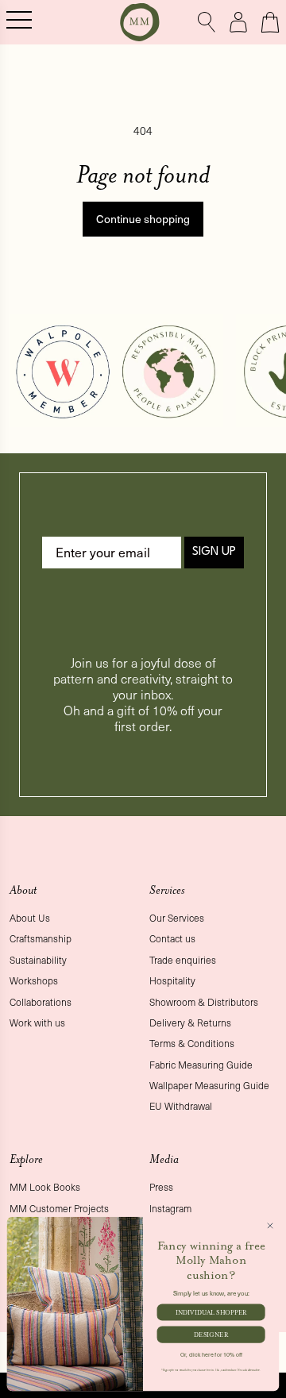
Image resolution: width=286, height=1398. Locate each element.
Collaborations (41, 1002)
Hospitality (172, 980)
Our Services (176, 917)
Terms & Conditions (191, 1043)
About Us (30, 917)
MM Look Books (45, 1186)
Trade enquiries (182, 959)
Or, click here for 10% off (211, 1354)
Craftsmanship (41, 938)
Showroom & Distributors (203, 1002)
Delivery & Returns (190, 1022)
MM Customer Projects (59, 1208)
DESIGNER (211, 1334)
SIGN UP (214, 552)
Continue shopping (143, 218)
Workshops (34, 980)
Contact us (172, 938)
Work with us (37, 1022)
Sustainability (38, 959)
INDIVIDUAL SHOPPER (211, 1312)
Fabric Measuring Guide (201, 1064)
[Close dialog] (270, 1225)
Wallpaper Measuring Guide (209, 1085)
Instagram (170, 1208)
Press (161, 1186)
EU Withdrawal (180, 1106)
